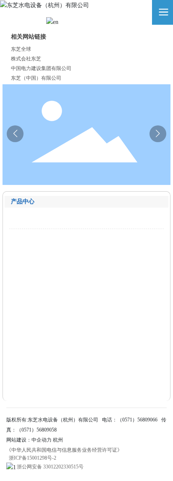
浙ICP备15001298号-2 (32, 458)
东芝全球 (21, 49)
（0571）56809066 (137, 420)
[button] (157, 133)
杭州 (58, 440)
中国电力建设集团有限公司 (41, 68)
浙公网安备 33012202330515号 (50, 467)
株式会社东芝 (26, 59)
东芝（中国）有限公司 (36, 78)
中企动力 (41, 440)
